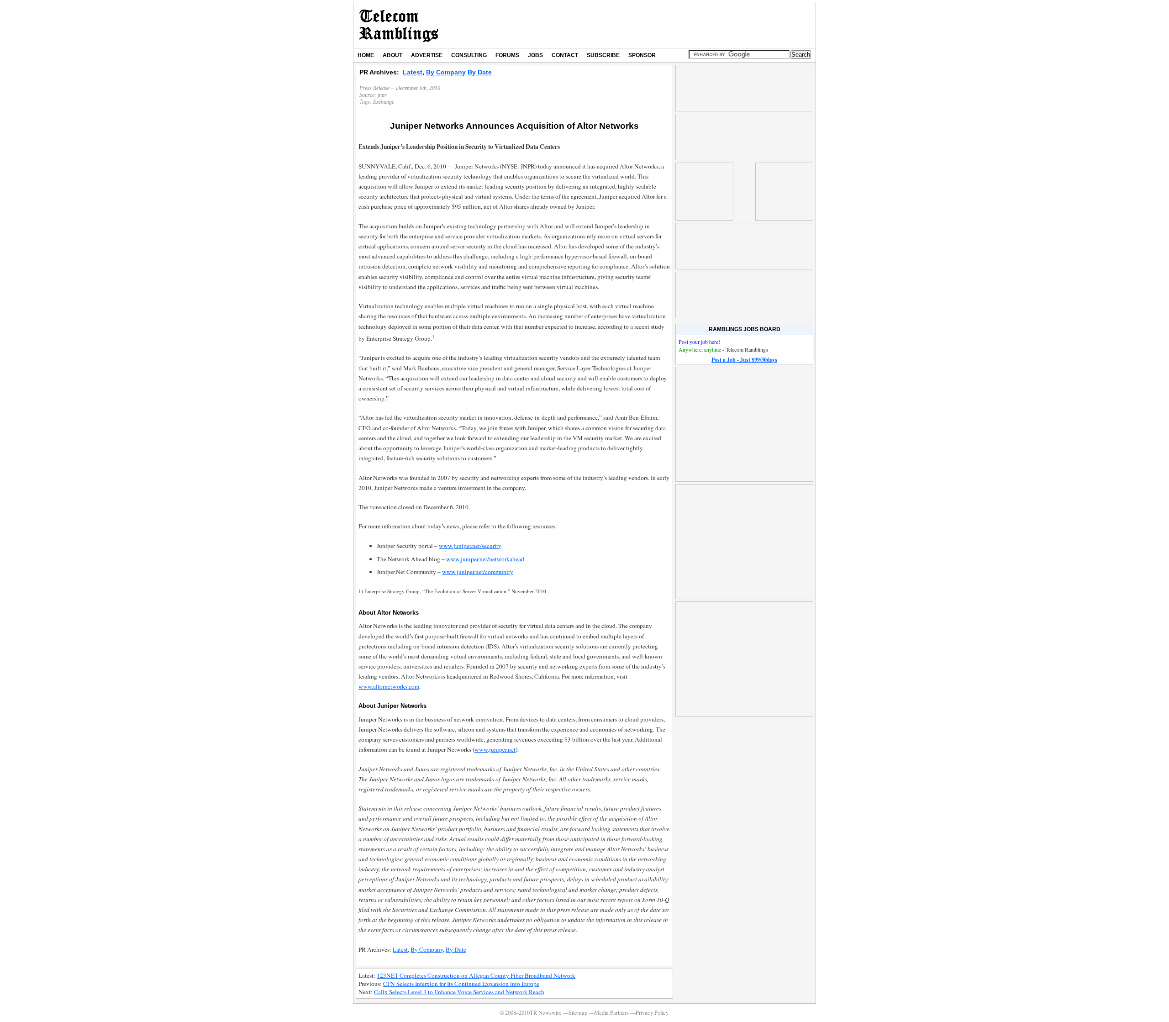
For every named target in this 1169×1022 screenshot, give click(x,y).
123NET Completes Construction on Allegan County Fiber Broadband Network (476, 975)
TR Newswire (399, 25)
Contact (565, 55)
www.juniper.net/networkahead (485, 559)
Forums (507, 55)
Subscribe (603, 55)
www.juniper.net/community (477, 572)
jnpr (382, 95)
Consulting (469, 55)
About (392, 55)
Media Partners (611, 1013)
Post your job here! (699, 341)
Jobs (535, 55)
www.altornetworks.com (388, 686)
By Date (480, 72)
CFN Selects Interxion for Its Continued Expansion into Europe (461, 984)
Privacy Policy (652, 1013)
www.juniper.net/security (470, 546)
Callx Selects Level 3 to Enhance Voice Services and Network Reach (459, 992)
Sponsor (642, 55)
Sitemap (578, 1013)
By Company (446, 72)
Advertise (426, 55)
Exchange (383, 102)
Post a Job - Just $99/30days (744, 359)
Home (366, 55)
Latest (412, 72)
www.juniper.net (495, 749)
